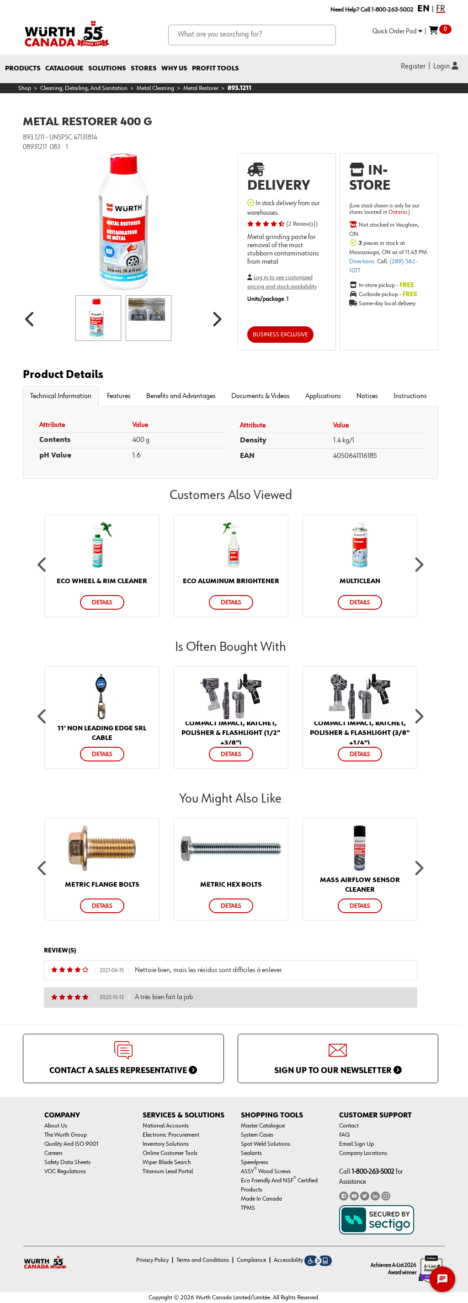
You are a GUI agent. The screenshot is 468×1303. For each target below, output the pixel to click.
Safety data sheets (67, 1162)
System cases (257, 1135)
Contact (349, 1125)
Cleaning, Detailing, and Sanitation (84, 88)
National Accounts (166, 1125)
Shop (24, 88)
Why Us (174, 68)
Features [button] (119, 396)
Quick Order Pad (395, 31)
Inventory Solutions (166, 1144)
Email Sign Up (356, 1144)
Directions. (363, 261)
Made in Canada (261, 1199)
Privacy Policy (152, 1260)
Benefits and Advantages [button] (181, 396)
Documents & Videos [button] (260, 396)
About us (55, 1125)
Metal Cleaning (155, 88)
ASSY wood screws (266, 1171)
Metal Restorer (200, 88)
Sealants (251, 1153)
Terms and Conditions (202, 1260)
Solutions (107, 68)
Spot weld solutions (265, 1144)
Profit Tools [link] (215, 68)
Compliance (251, 1260)
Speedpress (254, 1162)
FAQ (344, 1135)
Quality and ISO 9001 (71, 1144)
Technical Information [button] (60, 396)
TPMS (248, 1208)
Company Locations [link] (363, 1153)
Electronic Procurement (171, 1135)
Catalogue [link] (64, 68)
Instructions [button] (410, 396)
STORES (144, 68)
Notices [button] (367, 396)
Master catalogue (263, 1125)
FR (440, 8)
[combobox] (252, 35)
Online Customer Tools (170, 1153)
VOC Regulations (65, 1171)
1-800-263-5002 (373, 1171)
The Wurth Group (65, 1135)
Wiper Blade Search (167, 1162)
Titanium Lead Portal (168, 1171)
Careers (53, 1153)
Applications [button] (323, 396)
